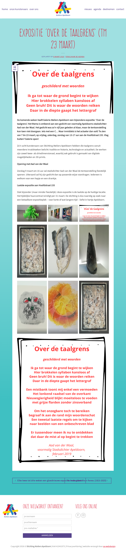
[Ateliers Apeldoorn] (63, 9)
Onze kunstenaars (19, 9)
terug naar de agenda (74, 56)
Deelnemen (109, 9)
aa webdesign (109, 546)
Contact (120, 9)
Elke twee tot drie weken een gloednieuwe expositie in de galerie (50, 480)
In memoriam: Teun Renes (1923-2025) (87, 480)
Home (5, 9)
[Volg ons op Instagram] (83, 515)
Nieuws (88, 9)
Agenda (97, 9)
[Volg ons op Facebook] (78, 515)
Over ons (34, 9)
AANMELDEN (47, 535)
